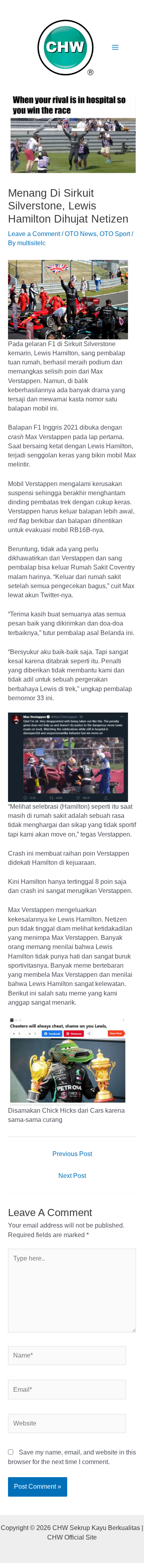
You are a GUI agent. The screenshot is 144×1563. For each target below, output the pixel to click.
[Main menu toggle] (115, 47)
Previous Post (72, 1153)
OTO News (80, 233)
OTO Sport (115, 233)
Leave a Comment (34, 233)
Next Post (72, 1175)
